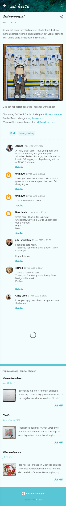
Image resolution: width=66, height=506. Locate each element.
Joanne (19, 146)
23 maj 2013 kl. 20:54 (33, 268)
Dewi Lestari (21, 212)
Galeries (39, 500)
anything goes (35, 118)
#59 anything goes (46, 122)
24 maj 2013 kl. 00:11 (37, 296)
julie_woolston (23, 240)
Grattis (6, 415)
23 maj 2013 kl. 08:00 (34, 146)
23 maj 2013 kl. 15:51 (38, 212)
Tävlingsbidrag (26, 133)
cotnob (19, 267)
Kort (12, 133)
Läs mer (58, 405)
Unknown (20, 173)
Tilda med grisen (12, 452)
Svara (19, 167)
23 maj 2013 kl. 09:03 (35, 196)
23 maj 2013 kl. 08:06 (35, 174)
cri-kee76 (19, 6)
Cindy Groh (21, 295)
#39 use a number (52, 114)
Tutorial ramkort (12, 378)
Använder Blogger (35, 493)
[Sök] (61, 6)
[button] (61, 17)
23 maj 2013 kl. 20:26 (41, 240)
